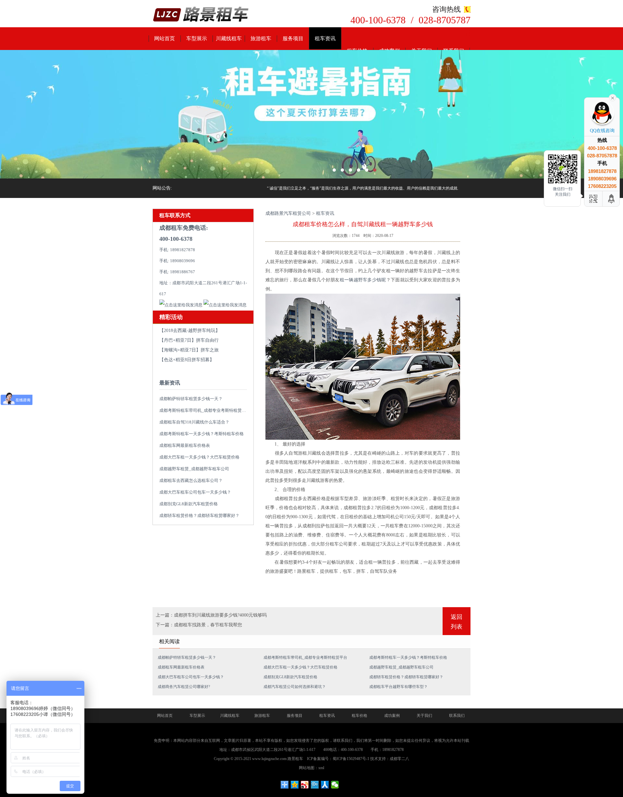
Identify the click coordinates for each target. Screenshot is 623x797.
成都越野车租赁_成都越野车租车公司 (194, 468)
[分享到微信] (335, 785)
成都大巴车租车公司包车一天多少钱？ (195, 492)
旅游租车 (260, 38)
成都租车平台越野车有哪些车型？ (398, 686)
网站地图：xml (311, 768)
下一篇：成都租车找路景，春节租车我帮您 (199, 624)
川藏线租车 (229, 38)
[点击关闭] (613, 97)
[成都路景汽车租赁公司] (201, 14)
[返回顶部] (611, 198)
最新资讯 (169, 383)
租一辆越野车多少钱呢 (363, 279)
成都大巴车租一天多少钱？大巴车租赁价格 (199, 457)
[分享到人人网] (325, 785)
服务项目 (293, 38)
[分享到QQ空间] (295, 785)
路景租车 (295, 758)
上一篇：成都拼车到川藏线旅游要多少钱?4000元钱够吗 (211, 615)
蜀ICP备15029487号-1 (351, 758)
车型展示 (196, 38)
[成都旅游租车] (311, 114)
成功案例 (392, 715)
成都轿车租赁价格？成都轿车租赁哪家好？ (199, 515)
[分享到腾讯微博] (315, 785)
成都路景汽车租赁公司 (288, 213)
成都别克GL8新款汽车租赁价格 (188, 503)
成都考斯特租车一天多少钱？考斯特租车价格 (201, 433)
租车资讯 (325, 38)
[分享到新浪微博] (305, 785)
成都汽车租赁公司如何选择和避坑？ (294, 686)
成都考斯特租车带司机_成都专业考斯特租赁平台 (204, 410)
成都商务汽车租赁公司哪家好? (184, 686)
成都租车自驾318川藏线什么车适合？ (194, 422)
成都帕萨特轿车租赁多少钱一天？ (191, 398)
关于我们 (424, 715)
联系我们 (457, 715)
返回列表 (456, 622)
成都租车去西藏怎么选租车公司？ (191, 480)
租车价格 (359, 715)
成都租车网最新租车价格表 (184, 445)
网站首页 (164, 38)
